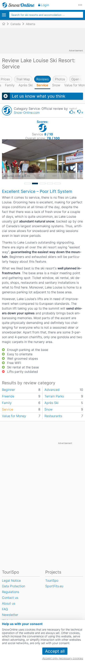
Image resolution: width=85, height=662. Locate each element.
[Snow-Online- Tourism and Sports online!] (5, 23)
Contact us (10, 598)
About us (8, 603)
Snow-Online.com (27, 113)
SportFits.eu (54, 586)
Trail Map (23, 79)
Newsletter (10, 615)
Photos (60, 79)
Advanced (52, 390)
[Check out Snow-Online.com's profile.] (7, 111)
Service (42, 85)
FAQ (5, 609)
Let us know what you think (38, 96)
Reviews (42, 79)
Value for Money (14, 416)
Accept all (55, 651)
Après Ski (26, 85)
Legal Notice (11, 580)
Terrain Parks (54, 396)
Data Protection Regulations (13, 589)
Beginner (8, 390)
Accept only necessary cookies (62, 658)
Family (10, 85)
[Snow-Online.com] (18, 5)
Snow (56, 85)
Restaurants (53, 416)
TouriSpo (51, 580)
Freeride (8, 396)
